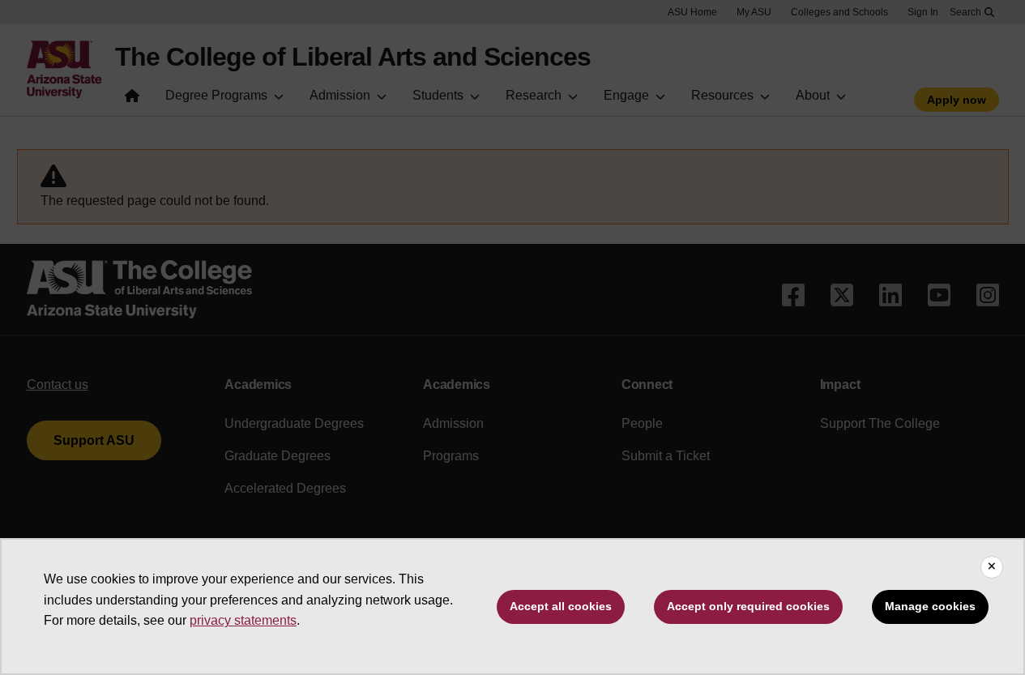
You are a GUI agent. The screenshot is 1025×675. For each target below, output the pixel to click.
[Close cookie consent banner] (991, 567)
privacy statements (243, 620)
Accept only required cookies (748, 606)
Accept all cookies (561, 606)
